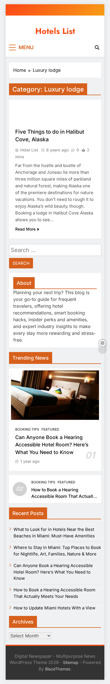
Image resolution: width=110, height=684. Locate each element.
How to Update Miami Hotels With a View (54, 608)
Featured (50, 429)
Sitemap (70, 662)
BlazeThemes (58, 668)
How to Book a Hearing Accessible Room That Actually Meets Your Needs (63, 496)
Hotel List (29, 149)
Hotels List (55, 31)
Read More (25, 229)
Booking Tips (27, 429)
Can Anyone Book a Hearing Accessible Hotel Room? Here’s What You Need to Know (51, 444)
